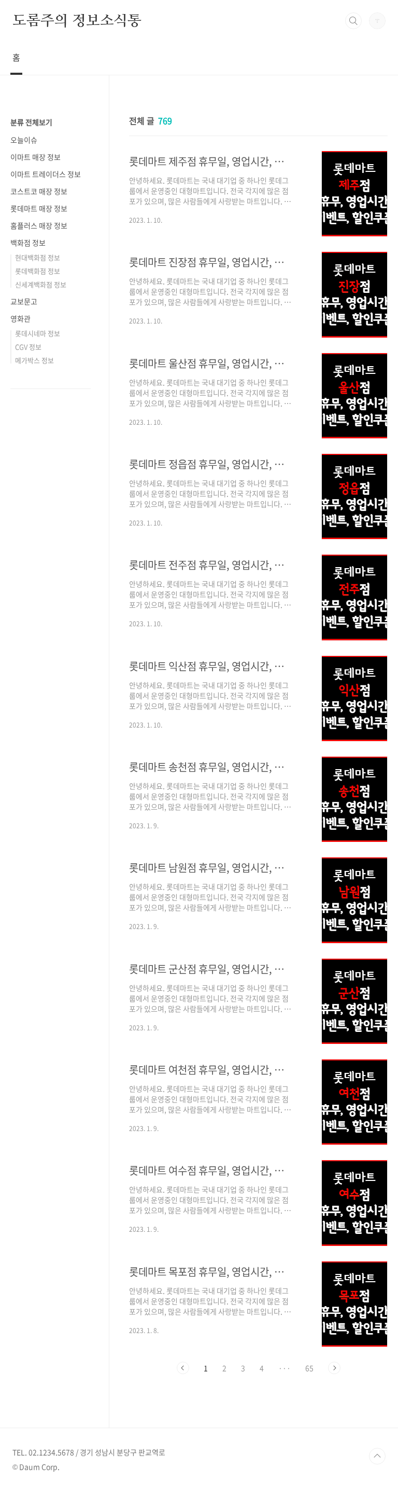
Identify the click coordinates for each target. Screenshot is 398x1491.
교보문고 (23, 301)
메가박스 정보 (34, 360)
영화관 (20, 318)
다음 (334, 1368)
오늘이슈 (23, 140)
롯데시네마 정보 (37, 333)
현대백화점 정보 (37, 257)
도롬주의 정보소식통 (76, 20)
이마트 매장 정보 (35, 157)
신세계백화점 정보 (40, 284)
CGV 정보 (28, 347)
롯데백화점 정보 (37, 271)
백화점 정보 (28, 242)
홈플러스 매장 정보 (38, 225)
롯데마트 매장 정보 (38, 208)
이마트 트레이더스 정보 (45, 174)
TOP (377, 1456)
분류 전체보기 (31, 122)
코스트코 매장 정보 (38, 191)
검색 (353, 21)
